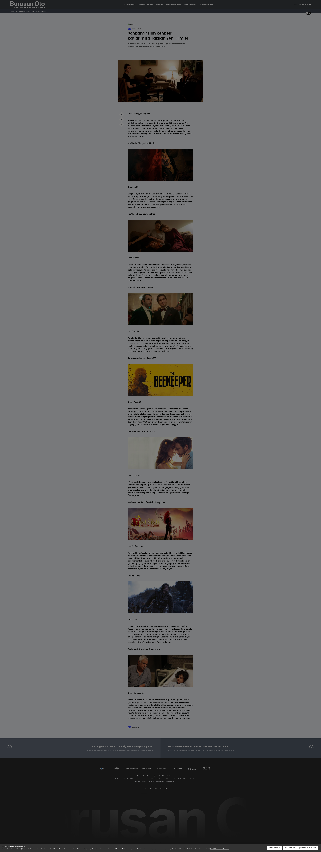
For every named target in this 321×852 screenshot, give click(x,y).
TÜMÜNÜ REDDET (290, 848)
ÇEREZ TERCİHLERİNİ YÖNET (307, 848)
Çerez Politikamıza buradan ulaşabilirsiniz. (219, 848)
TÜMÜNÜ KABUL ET (274, 848)
